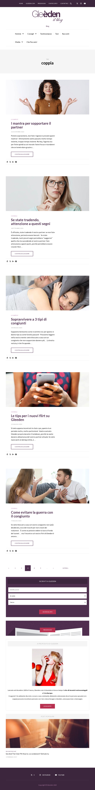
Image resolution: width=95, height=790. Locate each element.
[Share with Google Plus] (13, 162)
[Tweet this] (10, 162)
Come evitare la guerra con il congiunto (32, 514)
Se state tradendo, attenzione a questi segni (30, 222)
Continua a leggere (22, 154)
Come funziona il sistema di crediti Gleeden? (23, 754)
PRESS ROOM (47, 630)
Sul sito (19, 751)
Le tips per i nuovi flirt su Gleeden (30, 418)
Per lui (14, 751)
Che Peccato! (32, 42)
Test (57, 34)
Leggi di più (47, 706)
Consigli (30, 34)
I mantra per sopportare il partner (31, 125)
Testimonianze (46, 34)
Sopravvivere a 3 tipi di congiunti (29, 321)
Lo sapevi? (14, 119)
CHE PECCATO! (53, 3)
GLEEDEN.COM (30, 3)
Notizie (18, 34)
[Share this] (7, 162)
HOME (21, 3)
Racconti (65, 34)
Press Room (42, 3)
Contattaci (64, 3)
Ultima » (65, 568)
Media (17, 42)
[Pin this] (15, 162)
